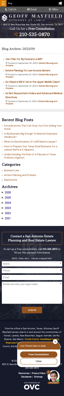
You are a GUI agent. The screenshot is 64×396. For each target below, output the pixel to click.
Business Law (11, 170)
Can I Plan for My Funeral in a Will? (24, 59)
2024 (6, 203)
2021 (6, 218)
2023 (6, 208)
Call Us (12, 9)
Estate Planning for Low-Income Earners (28, 70)
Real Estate (10, 180)
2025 (6, 198)
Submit (32, 310)
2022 (6, 213)
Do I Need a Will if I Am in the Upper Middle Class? (33, 82)
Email (34, 9)
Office (55, 9)
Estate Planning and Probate (20, 175)
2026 (6, 192)
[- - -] (3, 3)
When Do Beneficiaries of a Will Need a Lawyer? (30, 142)
